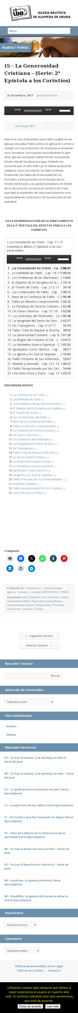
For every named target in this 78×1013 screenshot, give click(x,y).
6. (34, 292)
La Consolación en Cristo (29, 395)
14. (34, 330)
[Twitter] (24, 979)
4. (34, 282)
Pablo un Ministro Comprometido (34, 426)
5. (33, 287)
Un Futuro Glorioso (25, 435)
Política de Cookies (30, 970)
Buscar (55, 676)
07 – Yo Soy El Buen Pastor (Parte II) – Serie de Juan (36, 866)
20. (34, 359)
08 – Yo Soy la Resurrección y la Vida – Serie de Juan (36, 851)
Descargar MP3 (25, 126)
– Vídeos (10, 735)
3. (34, 278)
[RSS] (14, 979)
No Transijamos (23, 448)
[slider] (65, 110)
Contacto (54, 970)
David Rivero (50, 95)
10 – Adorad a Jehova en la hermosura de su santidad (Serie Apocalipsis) (34, 835)
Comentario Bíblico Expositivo (26, 601)
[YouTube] (29, 979)
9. (34, 306)
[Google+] (39, 979)
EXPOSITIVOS (50, 592)
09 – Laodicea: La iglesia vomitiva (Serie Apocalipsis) (32, 882)
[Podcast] (34, 979)
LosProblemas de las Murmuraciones (37, 404)
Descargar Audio (11, 126)
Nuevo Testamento (38, 605)
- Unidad (35, 592)
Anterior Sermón (39, 645)
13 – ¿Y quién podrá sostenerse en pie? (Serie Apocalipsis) (36, 791)
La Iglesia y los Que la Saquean (33, 475)
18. (34, 349)
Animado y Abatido (25, 484)
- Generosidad (51, 588)
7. (34, 297)
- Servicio (22, 592)
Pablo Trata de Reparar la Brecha (34, 452)
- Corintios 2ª (33, 588)
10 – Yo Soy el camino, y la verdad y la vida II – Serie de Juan (36, 759)
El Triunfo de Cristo (25, 413)
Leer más (53, 1006)
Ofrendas (58, 605)
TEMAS (64, 592)
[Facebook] (19, 979)
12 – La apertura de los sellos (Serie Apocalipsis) (38, 805)
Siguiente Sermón (39, 636)
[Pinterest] (44, 979)
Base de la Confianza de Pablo (32, 421)
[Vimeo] (49, 979)
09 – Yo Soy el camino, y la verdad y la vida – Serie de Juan (38, 775)
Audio (65, 597)
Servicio (27, 609)
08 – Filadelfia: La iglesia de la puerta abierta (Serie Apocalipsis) (36, 898)
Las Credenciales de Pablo (30, 417)
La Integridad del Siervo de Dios (33, 444)
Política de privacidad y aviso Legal (39, 966)
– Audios (10, 726)
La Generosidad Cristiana (29, 457)
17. (34, 344)
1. (34, 268)
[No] (72, 997)
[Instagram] (59, 979)
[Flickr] (54, 979)
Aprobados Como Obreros (30, 470)
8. (34, 301)
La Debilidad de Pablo (27, 399)
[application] (39, 110)
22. (34, 368)
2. (34, 273)
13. (31, 325)
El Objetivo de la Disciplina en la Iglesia (37, 408)
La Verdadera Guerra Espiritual (33, 466)
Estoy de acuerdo (30, 1006)
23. (34, 373)
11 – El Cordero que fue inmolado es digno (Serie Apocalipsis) (38, 819)
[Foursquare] (64, 979)
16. (34, 340)
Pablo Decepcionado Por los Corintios (37, 488)
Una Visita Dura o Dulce (28, 493)
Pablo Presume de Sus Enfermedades (38, 479)
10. (32, 311)
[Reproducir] (10, 111)
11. (34, 316)
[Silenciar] (56, 111)
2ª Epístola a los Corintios (43, 597)
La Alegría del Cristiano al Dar (31, 461)
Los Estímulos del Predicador (31, 439)
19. (34, 354)
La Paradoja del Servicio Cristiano (34, 430)
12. (34, 321)
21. (33, 364)
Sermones (14, 609)
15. (34, 335)
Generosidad (15, 605)
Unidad (38, 609)
